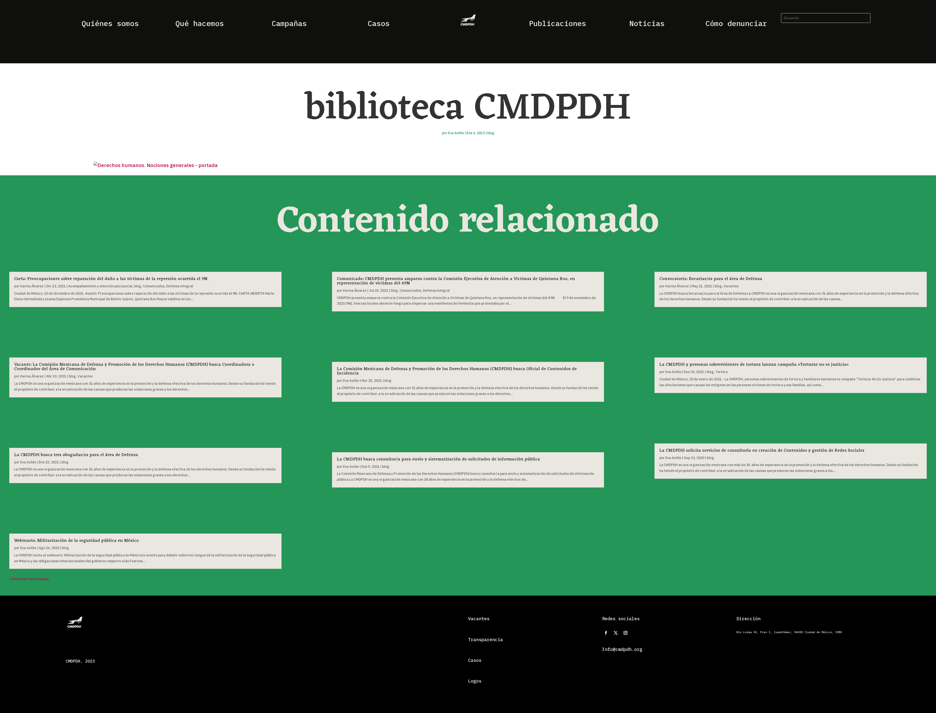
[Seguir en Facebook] (606, 633)
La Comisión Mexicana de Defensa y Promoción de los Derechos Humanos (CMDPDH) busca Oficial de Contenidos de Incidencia (457, 371)
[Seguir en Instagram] (625, 633)
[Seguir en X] (616, 633)
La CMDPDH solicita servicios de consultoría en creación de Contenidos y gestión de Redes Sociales (761, 450)
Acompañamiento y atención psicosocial (100, 286)
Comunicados (154, 286)
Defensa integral (179, 286)
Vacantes (85, 376)
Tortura (721, 372)
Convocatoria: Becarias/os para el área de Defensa (710, 279)
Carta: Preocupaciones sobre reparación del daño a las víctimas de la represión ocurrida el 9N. (111, 279)
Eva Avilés (456, 133)
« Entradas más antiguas (29, 579)
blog (490, 133)
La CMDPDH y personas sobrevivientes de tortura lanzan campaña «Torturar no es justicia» (754, 364)
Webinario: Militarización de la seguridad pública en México (76, 540)
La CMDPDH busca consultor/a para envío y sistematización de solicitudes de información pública (438, 459)
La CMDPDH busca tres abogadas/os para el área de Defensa (76, 455)
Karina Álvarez (32, 286)
